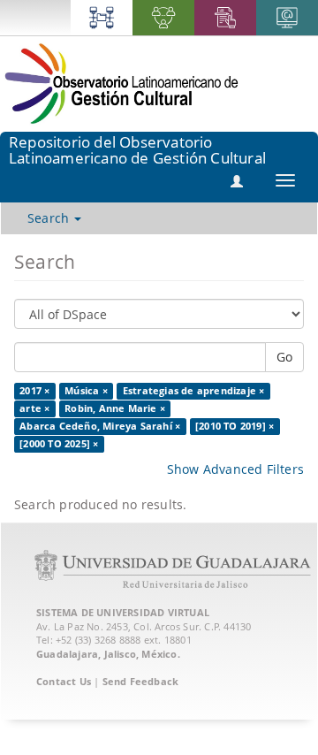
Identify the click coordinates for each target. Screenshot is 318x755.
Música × (86, 391)
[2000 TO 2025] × (58, 444)
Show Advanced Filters (235, 469)
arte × (34, 408)
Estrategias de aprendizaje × (194, 391)
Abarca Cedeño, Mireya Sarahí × (99, 426)
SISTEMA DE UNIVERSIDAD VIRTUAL (122, 612)
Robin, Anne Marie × (114, 408)
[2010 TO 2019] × (234, 426)
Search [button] (49, 218)
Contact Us (63, 681)
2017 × (34, 391)
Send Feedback (140, 681)
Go (284, 356)
